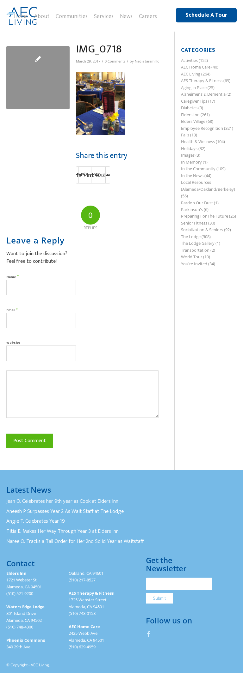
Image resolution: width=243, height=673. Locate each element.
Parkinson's (192, 209)
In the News (192, 175)
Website (13, 343)
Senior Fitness (194, 223)
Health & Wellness (198, 141)
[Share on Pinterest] (85, 175)
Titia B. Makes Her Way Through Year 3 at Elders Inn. (63, 531)
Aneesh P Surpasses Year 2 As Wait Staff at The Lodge (65, 511)
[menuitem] (21, 16)
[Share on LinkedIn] (89, 175)
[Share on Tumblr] (92, 175)
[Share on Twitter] (81, 175)
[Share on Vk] (97, 175)
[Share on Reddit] (102, 175)
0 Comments (115, 61)
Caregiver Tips (194, 101)
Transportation (195, 250)
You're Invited (194, 264)
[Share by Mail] (108, 175)
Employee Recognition (202, 128)
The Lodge (191, 236)
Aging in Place (194, 87)
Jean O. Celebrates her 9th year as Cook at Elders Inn (62, 501)
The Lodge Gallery (198, 243)
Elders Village (193, 121)
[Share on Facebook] (77, 175)
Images (188, 155)
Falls (185, 135)
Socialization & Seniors (202, 229)
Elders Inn (190, 114)
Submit (159, 598)
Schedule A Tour (206, 15)
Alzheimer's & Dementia (203, 94)
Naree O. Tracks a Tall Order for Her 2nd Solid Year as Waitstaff (75, 541)
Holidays (189, 148)
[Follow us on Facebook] (149, 634)
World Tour (191, 257)
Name (12, 276)
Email (12, 309)
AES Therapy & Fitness (201, 80)
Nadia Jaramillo (147, 61)
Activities (189, 60)
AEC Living (190, 74)
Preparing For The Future (204, 216)
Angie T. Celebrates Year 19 (35, 521)
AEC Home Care (195, 67)
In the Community (198, 168)
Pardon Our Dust (197, 203)
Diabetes (189, 108)
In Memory (191, 162)
